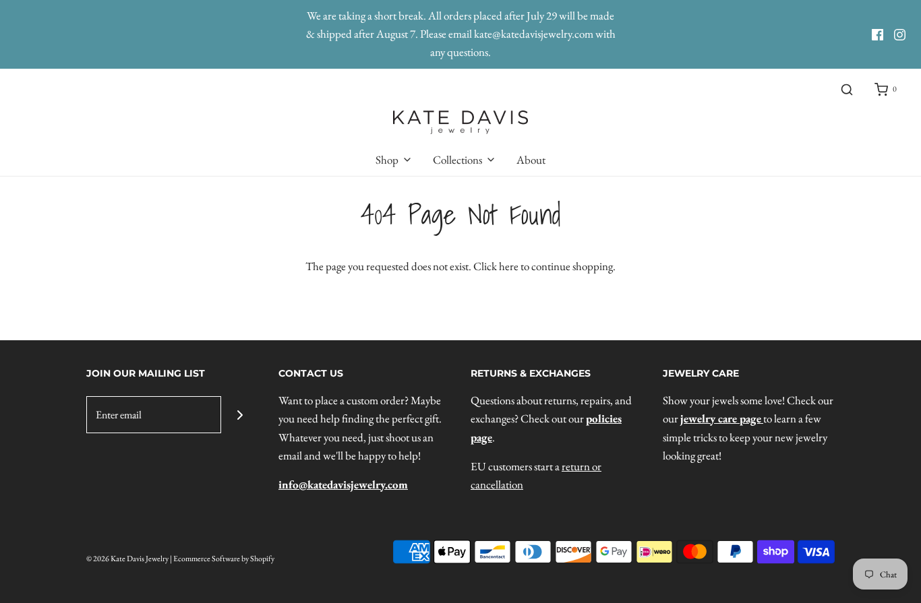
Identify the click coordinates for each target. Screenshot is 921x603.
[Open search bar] (847, 90)
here (508, 266)
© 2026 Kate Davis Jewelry (127, 558)
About (530, 159)
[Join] (239, 414)
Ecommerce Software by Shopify (223, 558)
